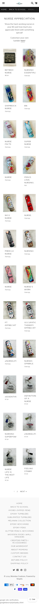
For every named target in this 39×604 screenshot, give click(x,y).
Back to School (17, 10)
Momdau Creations (18, 576)
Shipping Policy (19, 563)
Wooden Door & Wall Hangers (19, 535)
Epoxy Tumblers (19, 514)
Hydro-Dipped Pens (19, 510)
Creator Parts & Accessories (19, 541)
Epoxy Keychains (19, 524)
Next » (23, 491)
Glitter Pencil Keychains (19, 531)
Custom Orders (19, 553)
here (23, 41)
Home (4, 10)
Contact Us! (19, 557)
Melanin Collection (19, 521)
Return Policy (19, 560)
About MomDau (19, 550)
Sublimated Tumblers (19, 517)
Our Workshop (19, 546)
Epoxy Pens (19, 528)
